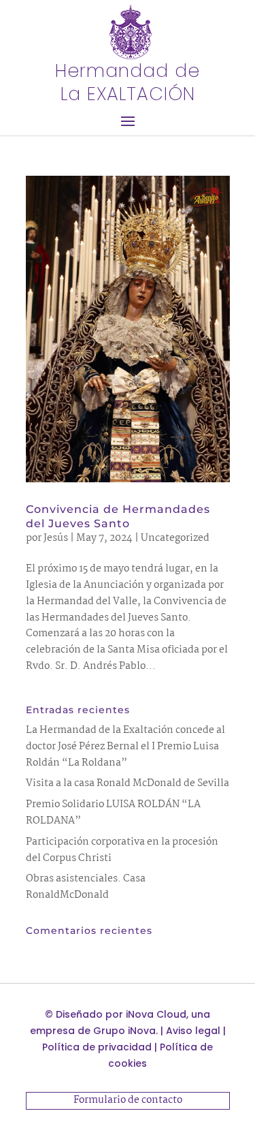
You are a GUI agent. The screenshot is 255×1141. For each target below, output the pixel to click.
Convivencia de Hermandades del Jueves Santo (118, 516)
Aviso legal (193, 1030)
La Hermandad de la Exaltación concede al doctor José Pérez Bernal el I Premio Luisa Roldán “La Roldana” (125, 746)
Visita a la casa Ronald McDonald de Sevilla (127, 783)
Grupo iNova (124, 1030)
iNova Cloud (156, 1014)
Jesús (56, 538)
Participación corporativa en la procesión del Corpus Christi (122, 850)
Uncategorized (175, 538)
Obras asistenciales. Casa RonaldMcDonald (86, 887)
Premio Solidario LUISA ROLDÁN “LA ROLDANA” (113, 812)
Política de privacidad (97, 1047)
